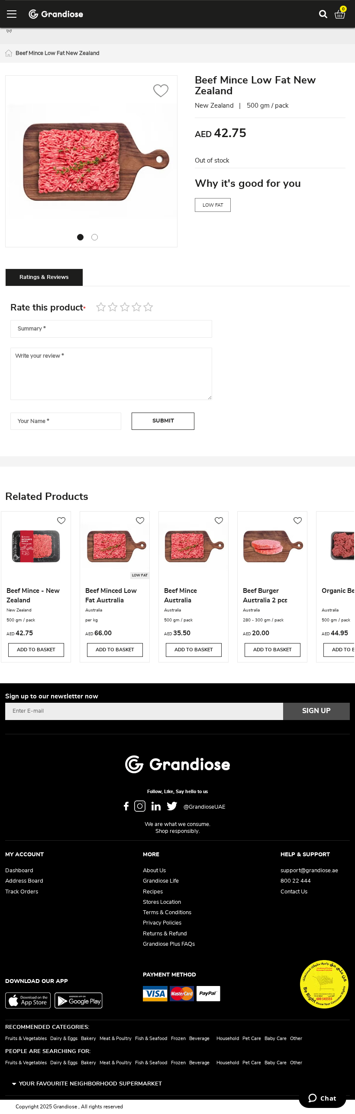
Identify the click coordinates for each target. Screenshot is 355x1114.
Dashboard (19, 871)
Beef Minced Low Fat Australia (111, 596)
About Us (154, 871)
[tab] (44, 277)
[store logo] (56, 14)
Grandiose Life (161, 881)
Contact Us (294, 892)
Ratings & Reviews (43, 277)
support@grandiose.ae (309, 871)
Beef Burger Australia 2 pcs (265, 596)
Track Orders (21, 892)
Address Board (24, 881)
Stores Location (162, 902)
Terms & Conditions (167, 913)
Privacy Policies (162, 923)
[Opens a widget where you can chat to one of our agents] (322, 1099)
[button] (160, 91)
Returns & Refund (165, 934)
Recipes (153, 892)
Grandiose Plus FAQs (169, 944)
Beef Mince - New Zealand (33, 596)
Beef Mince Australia (180, 596)
